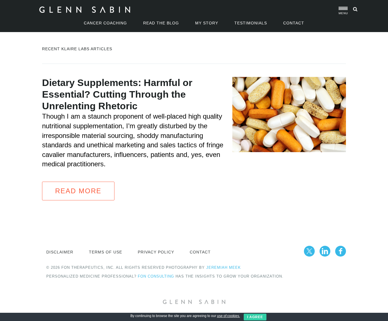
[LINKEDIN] (325, 251)
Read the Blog (161, 23)
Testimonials (250, 23)
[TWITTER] (309, 251)
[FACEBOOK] (340, 251)
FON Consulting (156, 276)
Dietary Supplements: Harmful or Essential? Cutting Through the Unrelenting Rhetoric (117, 94)
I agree (255, 317)
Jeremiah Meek (223, 267)
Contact (293, 23)
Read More (78, 191)
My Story (206, 23)
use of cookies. (228, 316)
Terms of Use (105, 252)
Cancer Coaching (105, 23)
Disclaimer (59, 252)
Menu (343, 13)
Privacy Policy (156, 252)
